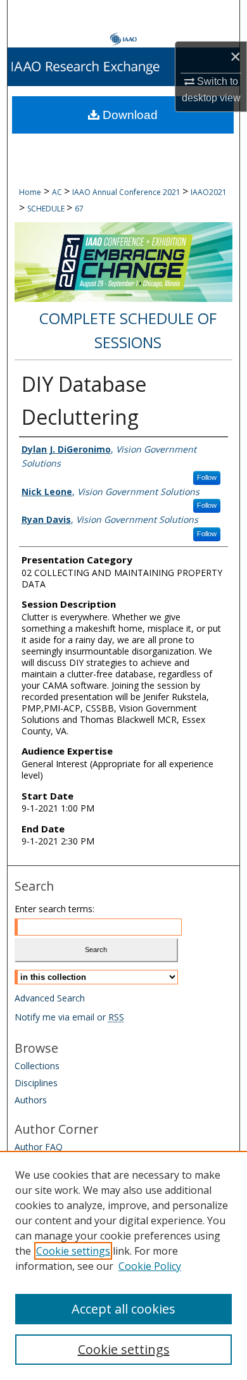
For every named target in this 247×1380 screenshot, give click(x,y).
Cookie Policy (149, 1266)
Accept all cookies (123, 1308)
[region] (123, 1265)
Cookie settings (73, 1251)
